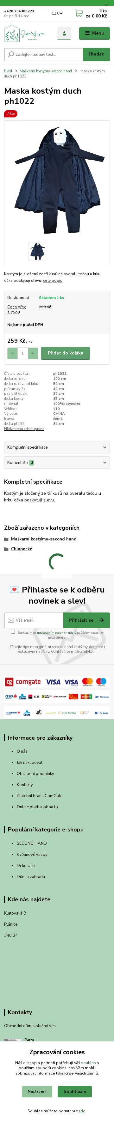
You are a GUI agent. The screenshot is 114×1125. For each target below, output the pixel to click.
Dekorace (26, 866)
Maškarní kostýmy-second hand (46, 71)
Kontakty (25, 785)
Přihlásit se (82, 620)
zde (82, 1111)
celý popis (52, 280)
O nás (22, 751)
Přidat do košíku (65, 353)
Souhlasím (75, 1092)
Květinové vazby (32, 854)
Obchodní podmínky (35, 774)
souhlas (88, 1062)
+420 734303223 (19, 11)
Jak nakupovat (29, 762)
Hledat (96, 54)
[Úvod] (26, 33)
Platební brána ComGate (40, 796)
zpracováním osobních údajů (56, 633)
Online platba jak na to (37, 807)
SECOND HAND (32, 843)
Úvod (8, 71)
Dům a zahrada (31, 877)
